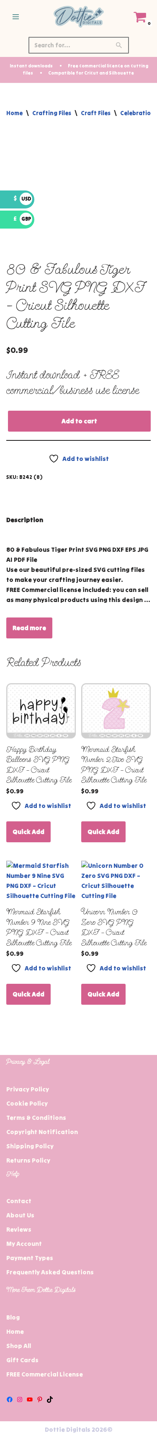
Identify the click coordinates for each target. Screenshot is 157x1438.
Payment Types (29, 1258)
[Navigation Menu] (15, 16)
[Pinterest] (39, 1399)
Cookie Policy (27, 1103)
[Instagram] (19, 1399)
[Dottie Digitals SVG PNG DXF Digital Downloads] (79, 17)
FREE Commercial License (44, 1374)
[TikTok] (49, 1399)
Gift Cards (22, 1360)
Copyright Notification (42, 1132)
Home (14, 113)
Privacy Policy (27, 1089)
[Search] (119, 45)
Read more (29, 628)
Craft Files (96, 113)
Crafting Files (51, 113)
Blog (13, 1317)
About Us (20, 1215)
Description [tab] (24, 520)
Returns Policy (28, 1160)
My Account (24, 1244)
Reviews (18, 1229)
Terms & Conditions (36, 1118)
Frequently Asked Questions (50, 1272)
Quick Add (28, 832)
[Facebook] (9, 1399)
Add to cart (79, 421)
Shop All (18, 1346)
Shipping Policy (30, 1146)
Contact (18, 1201)
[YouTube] (29, 1399)
